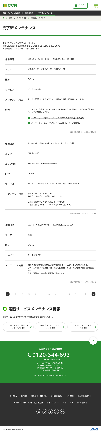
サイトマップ (68, 403)
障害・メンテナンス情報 (11, 13)
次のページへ (93, 294)
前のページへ (8, 294)
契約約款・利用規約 (39, 396)
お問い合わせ (82, 403)
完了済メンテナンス (45, 13)
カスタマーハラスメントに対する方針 (28, 403)
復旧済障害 (29, 13)
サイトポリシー (53, 403)
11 (84, 294)
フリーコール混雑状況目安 (50, 359)
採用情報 (24, 396)
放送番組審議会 (57, 396)
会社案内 (13, 396)
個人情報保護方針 (84, 396)
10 (76, 294)
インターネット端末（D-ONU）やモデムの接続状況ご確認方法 (57, 118)
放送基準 (70, 396)
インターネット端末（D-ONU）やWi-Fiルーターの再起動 (55, 123)
